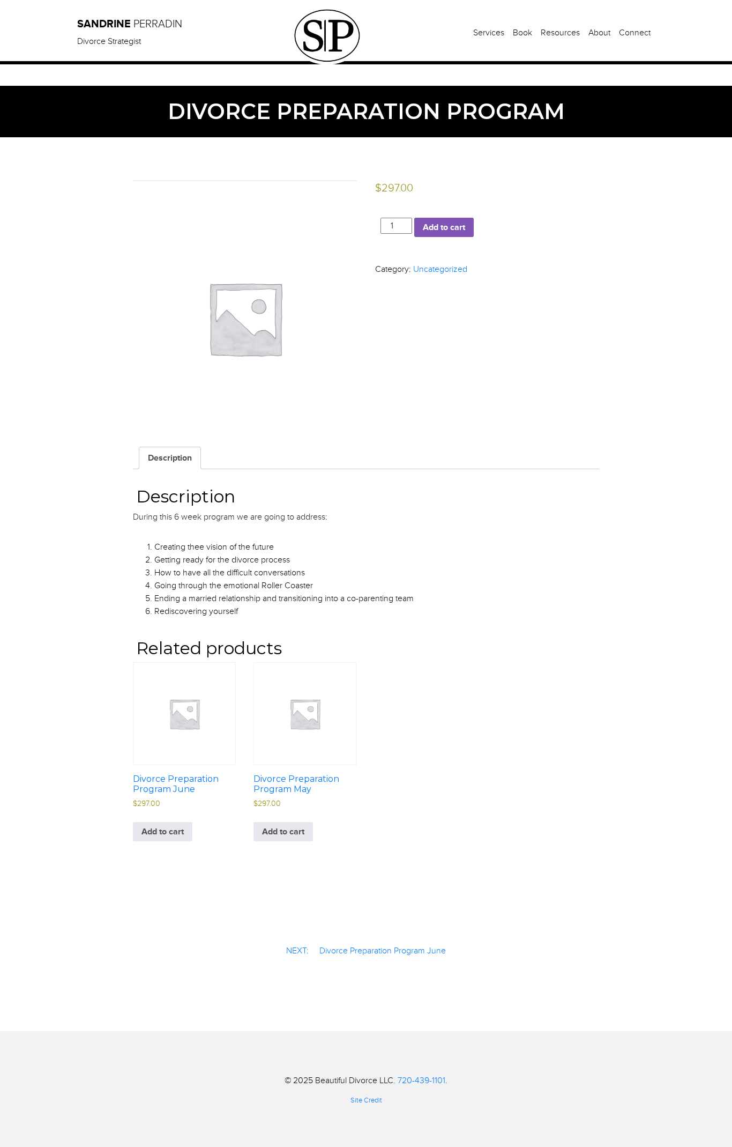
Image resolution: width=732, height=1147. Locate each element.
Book (522, 32)
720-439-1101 (421, 1080)
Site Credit (366, 1100)
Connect (635, 32)
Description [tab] (170, 458)
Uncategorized (440, 269)
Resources (560, 32)
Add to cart (444, 227)
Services (488, 32)
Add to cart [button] (162, 831)
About (599, 32)
